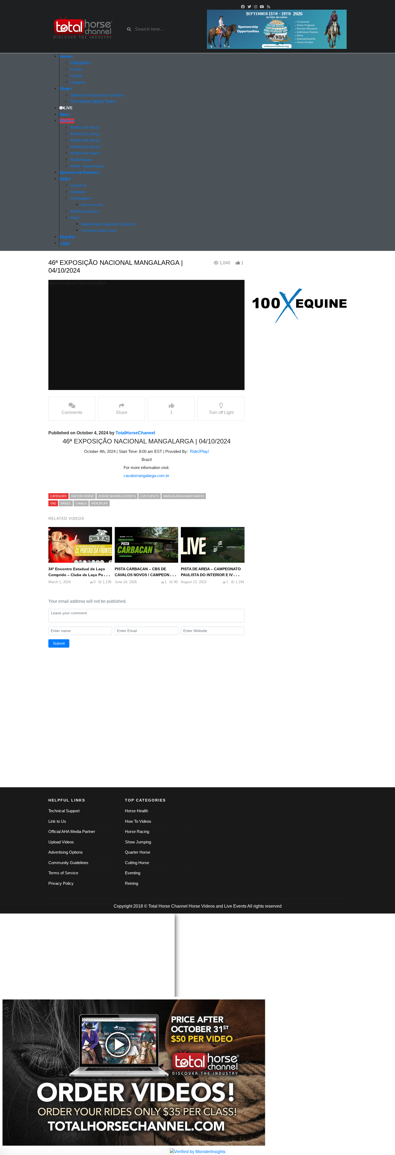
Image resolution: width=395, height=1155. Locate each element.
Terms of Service (63, 873)
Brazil (66, 503)
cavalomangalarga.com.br (146, 475)
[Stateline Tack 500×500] (300, 306)
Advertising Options (65, 852)
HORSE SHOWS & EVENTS (117, 496)
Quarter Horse (137, 852)
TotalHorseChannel (135, 433)
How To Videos (138, 821)
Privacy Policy (61, 883)
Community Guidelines (68, 862)
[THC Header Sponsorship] (277, 29)
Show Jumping (138, 842)
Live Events (235, 906)
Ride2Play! (199, 451)
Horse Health (136, 810)
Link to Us (57, 821)
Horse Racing (137, 831)
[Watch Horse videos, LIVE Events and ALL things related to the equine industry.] (82, 29)
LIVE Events (149, 496)
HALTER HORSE (82, 496)
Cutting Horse (137, 862)
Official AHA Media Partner (71, 831)
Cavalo (81, 503)
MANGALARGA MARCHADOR (183, 496)
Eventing (132, 873)
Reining (131, 883)
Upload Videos (61, 842)
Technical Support (64, 810)
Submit (59, 643)
